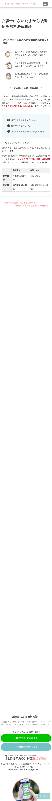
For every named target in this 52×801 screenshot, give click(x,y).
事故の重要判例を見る (27, 747)
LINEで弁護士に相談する (26, 738)
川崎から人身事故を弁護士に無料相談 (32, 206)
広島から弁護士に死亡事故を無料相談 (19, 203)
